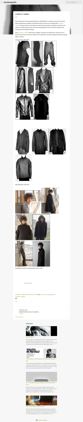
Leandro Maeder (29, 337)
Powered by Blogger (42, 420)
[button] (16, 17)
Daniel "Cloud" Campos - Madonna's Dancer (35, 406)
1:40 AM (21, 313)
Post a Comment (19, 317)
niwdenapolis (10, 2)
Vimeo (53, 294)
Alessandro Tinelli (45, 294)
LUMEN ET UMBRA (23, 32)
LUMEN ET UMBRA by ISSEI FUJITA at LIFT (26, 294)
